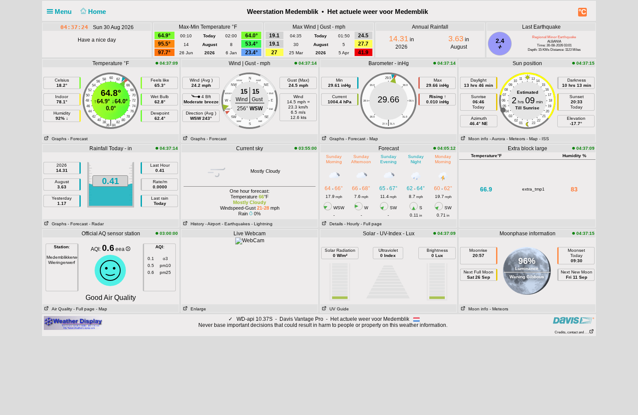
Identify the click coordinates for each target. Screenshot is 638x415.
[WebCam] (249, 240)
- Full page (371, 223)
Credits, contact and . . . (572, 332)
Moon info (477, 138)
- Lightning (262, 223)
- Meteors (515, 138)
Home (97, 11)
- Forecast (78, 138)
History (196, 223)
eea (120, 249)
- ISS (544, 138)
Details (335, 223)
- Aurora (497, 138)
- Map (372, 138)
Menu (64, 11)
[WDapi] (73, 322)
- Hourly (351, 223)
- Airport (212, 223)
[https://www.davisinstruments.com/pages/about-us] (573, 320)
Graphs (57, 138)
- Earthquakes (236, 223)
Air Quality (60, 308)
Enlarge (197, 308)
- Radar (96, 223)
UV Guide (338, 308)
